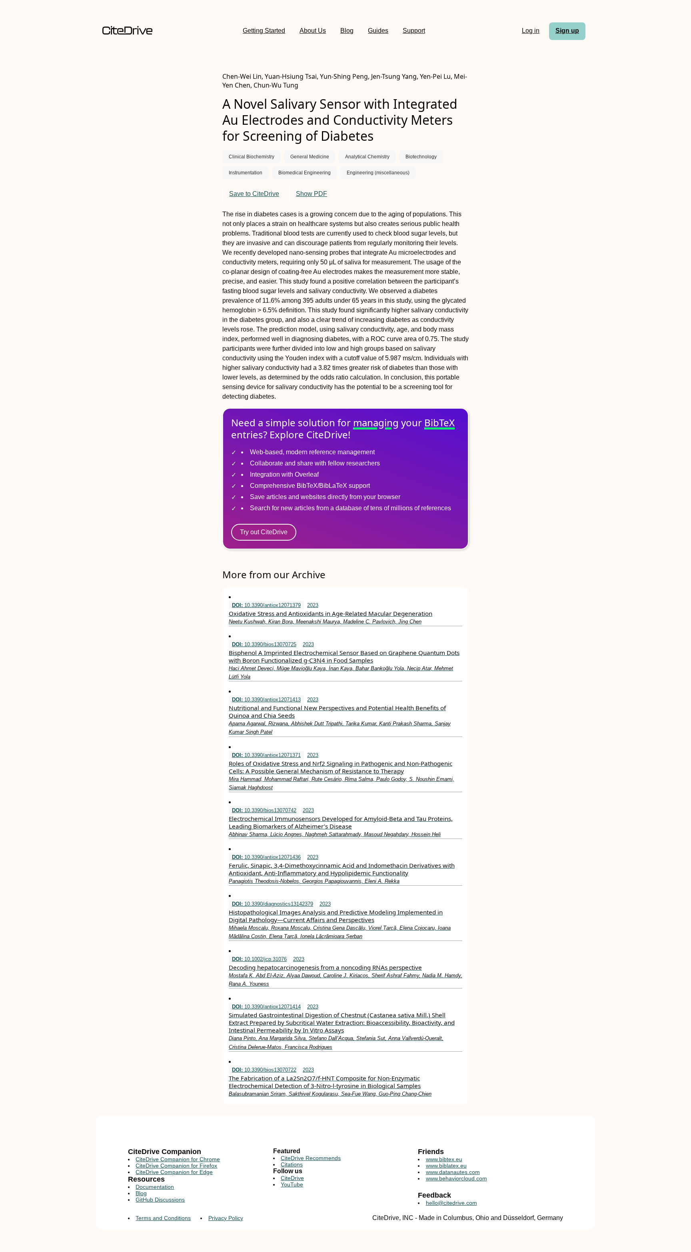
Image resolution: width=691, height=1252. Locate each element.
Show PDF (311, 193)
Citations (292, 1164)
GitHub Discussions (160, 1199)
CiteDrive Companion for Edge (174, 1172)
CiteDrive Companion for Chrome (178, 1159)
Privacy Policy (225, 1218)
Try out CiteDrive (264, 532)
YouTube (292, 1184)
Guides (378, 30)
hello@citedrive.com (451, 1203)
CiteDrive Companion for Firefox (176, 1165)
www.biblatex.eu (446, 1165)
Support (414, 30)
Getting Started (264, 30)
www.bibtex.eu (444, 1159)
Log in (530, 30)
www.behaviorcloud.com (456, 1178)
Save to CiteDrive (254, 193)
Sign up (567, 30)
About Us (313, 30)
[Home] (127, 31)
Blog (346, 30)
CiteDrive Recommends (311, 1158)
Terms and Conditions (163, 1218)
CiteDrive (292, 1178)
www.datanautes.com (453, 1172)
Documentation (155, 1187)
